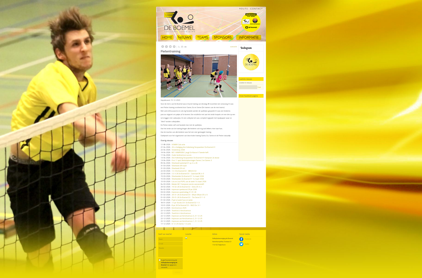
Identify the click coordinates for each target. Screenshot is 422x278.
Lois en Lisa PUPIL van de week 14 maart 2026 (189, 181)
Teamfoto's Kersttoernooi (181, 210)
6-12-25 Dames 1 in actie (181, 223)
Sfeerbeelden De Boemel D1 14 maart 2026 (188, 176)
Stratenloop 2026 (178, 149)
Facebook (247, 239)
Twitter (246, 244)
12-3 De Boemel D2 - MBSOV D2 (184, 171)
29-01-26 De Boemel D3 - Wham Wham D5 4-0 (189, 194)
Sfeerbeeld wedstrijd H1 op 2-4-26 (184, 163)
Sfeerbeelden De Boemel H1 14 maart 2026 (188, 178)
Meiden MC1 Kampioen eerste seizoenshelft (188, 184)
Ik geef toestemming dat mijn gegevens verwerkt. (169, 263)
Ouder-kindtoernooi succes (181, 155)
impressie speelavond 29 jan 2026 (184, 189)
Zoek (259, 87)
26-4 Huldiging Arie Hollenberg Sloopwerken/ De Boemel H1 (193, 147)
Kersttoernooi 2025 (179, 208)
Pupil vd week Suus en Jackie (182, 200)
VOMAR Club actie (178, 144)
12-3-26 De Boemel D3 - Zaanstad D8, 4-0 (188, 173)
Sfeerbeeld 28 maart (179, 165)
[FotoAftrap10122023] (199, 75)
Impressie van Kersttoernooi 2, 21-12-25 (187, 218)
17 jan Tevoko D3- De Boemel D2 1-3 (185, 202)
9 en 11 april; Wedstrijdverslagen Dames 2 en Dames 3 (192, 160)
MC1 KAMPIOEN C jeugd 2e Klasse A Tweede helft (190, 152)
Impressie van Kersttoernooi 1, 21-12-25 (187, 221)
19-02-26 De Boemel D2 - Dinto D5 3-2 (187, 186)
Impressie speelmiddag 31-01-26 (184, 192)
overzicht (233, 46)
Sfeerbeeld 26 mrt (178, 168)
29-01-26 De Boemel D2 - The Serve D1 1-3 (188, 197)
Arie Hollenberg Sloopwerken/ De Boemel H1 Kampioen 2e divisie (195, 157)
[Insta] (251, 59)
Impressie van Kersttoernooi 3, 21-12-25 (187, 215)
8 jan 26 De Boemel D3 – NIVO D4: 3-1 (186, 205)
